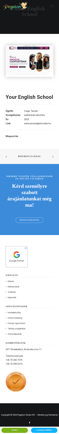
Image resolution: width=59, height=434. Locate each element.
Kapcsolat (12, 297)
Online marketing (15, 318)
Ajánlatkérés (44, 430)
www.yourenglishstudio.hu (37, 123)
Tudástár (12, 292)
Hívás (14, 430)
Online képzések (15, 334)
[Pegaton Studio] (15, 6)
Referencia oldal (29, 156)
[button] (52, 6)
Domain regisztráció (16, 323)
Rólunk (11, 281)
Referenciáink (13, 287)
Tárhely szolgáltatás (17, 329)
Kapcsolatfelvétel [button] (29, 220)
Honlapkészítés (14, 313)
